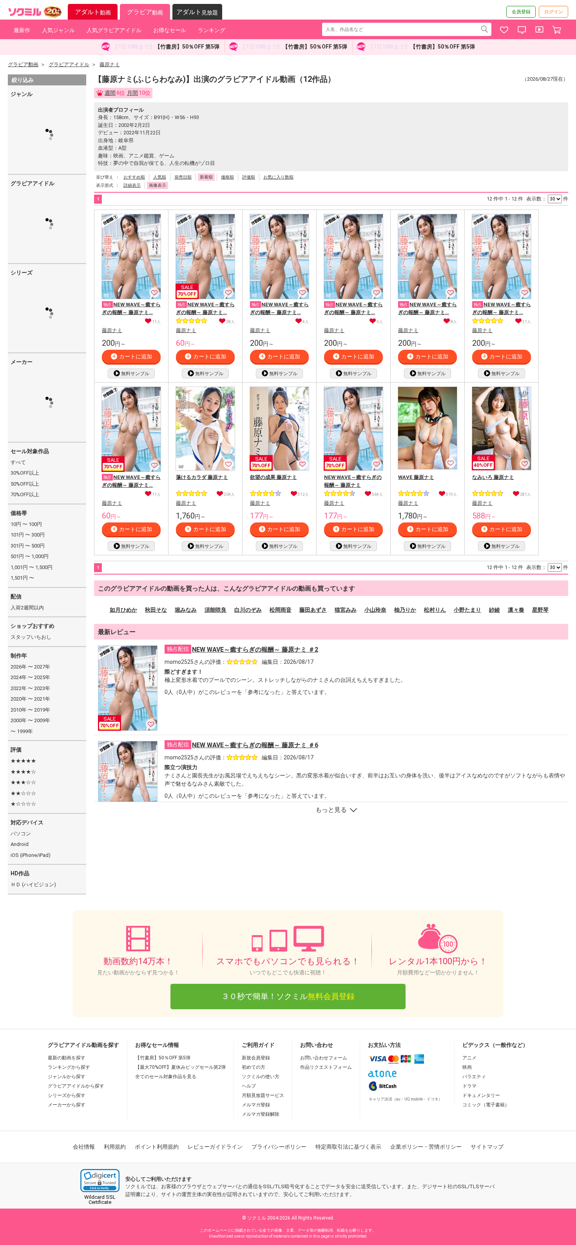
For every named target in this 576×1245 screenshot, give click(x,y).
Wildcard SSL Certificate (100, 1199)
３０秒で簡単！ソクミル (288, 996)
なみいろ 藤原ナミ (493, 477)
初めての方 (253, 1067)
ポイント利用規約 (157, 1147)
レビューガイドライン (215, 1147)
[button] (100, 1180)
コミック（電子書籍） (485, 1105)
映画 (467, 1067)
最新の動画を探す (66, 1058)
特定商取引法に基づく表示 (348, 1147)
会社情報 (84, 1147)
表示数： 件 (547, 199)
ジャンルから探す (66, 1076)
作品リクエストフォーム (326, 1067)
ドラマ (469, 1086)
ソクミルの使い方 (260, 1076)
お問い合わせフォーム (323, 1058)
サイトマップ (487, 1147)
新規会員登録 (256, 1058)
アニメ (469, 1058)
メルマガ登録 (256, 1105)
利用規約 (115, 1147)
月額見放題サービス (263, 1095)
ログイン (553, 11)
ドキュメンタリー (481, 1095)
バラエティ (474, 1076)
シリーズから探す (66, 1095)
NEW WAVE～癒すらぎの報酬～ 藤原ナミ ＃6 (255, 745)
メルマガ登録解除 (260, 1114)
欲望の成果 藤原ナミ (273, 477)
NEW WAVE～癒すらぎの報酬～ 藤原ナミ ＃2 (255, 649)
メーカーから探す (66, 1105)
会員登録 (521, 11)
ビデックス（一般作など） (495, 1045)
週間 (110, 93)
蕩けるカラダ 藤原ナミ (202, 477)
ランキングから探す (69, 1067)
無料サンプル (135, 373)
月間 (132, 93)
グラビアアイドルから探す (76, 1086)
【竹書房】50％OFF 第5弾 (162, 1058)
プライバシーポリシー (279, 1147)
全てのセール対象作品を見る (165, 1076)
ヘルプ (249, 1086)
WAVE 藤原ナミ (416, 477)
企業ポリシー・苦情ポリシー (426, 1147)
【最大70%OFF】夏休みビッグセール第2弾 (180, 1067)
